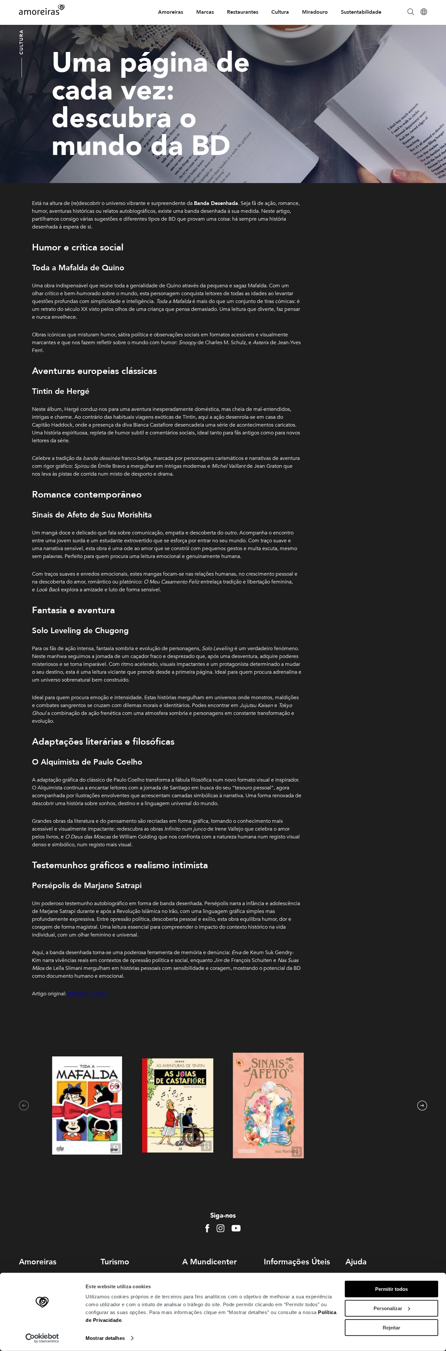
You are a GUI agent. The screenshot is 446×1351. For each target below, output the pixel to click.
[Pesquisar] (410, 12)
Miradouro (315, 12)
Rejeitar (391, 1327)
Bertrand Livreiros (88, 993)
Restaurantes (242, 12)
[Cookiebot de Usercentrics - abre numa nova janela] (42, 1338)
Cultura (280, 12)
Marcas (205, 12)
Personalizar (388, 1308)
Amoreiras (170, 12)
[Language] (424, 12)
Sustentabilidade (361, 12)
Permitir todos (391, 1289)
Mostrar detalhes (105, 1338)
